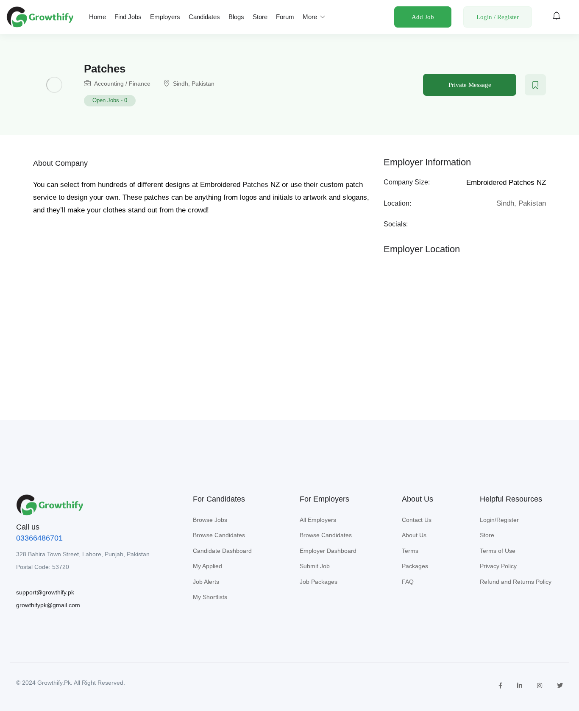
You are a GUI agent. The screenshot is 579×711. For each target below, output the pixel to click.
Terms (410, 550)
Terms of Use (497, 550)
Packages (415, 566)
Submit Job (315, 566)
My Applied (207, 566)
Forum (285, 16)
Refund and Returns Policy (515, 581)
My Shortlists (210, 597)
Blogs (236, 16)
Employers (165, 16)
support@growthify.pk (45, 592)
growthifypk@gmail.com (48, 605)
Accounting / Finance (122, 83)
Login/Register (499, 519)
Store (260, 16)
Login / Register (497, 17)
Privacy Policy (498, 566)
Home (97, 16)
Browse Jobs (210, 519)
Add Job (423, 17)
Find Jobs (128, 16)
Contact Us (416, 519)
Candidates (204, 16)
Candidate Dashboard (222, 550)
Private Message (469, 84)
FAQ (408, 581)
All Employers (318, 519)
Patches (255, 185)
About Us (414, 535)
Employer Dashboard (328, 550)
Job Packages (318, 581)
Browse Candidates (219, 535)
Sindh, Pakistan (193, 83)
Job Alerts (206, 581)
